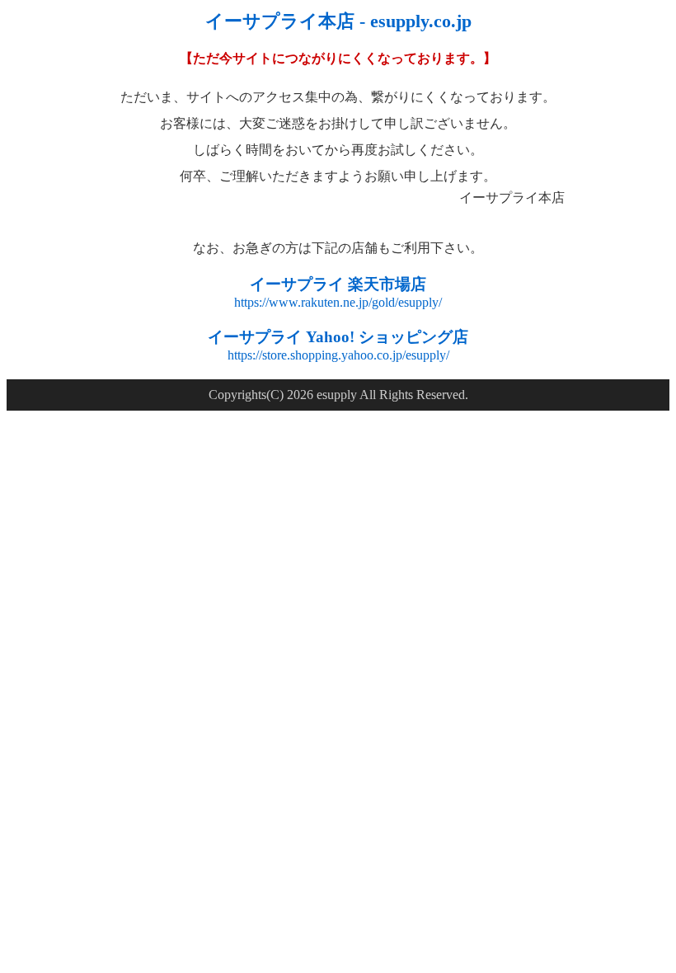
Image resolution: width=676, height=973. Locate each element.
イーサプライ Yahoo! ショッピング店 (338, 336)
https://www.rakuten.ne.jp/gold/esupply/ (338, 302)
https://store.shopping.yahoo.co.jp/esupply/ (338, 355)
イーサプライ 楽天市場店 (338, 284)
